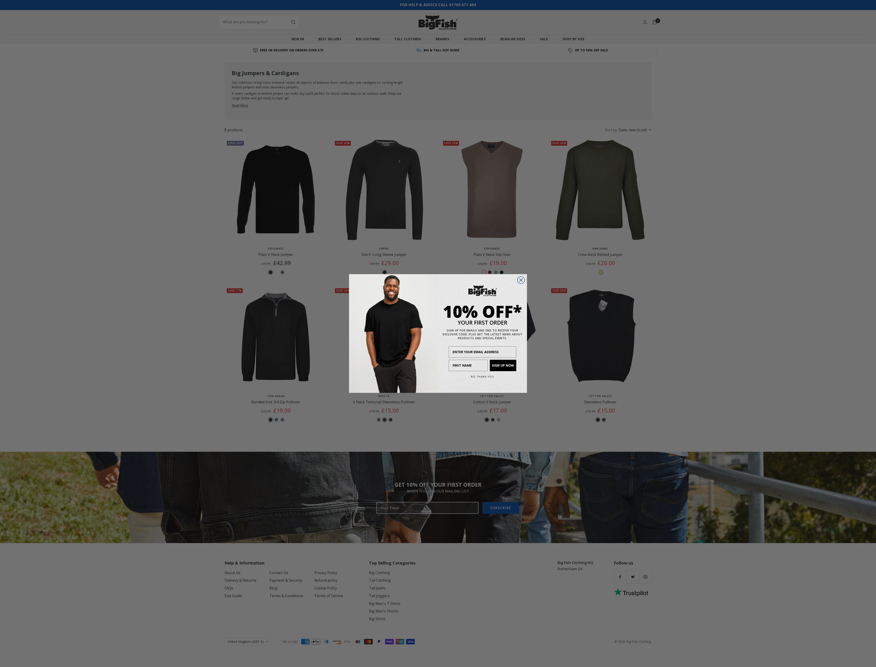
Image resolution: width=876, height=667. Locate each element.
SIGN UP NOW (503, 365)
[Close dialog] (521, 280)
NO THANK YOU (482, 376)
